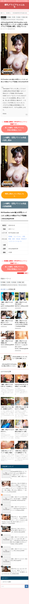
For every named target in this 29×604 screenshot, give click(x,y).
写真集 (9, 17)
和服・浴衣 (25, 17)
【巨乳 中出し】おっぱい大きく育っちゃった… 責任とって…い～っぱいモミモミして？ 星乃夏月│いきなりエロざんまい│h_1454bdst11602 (14, 571)
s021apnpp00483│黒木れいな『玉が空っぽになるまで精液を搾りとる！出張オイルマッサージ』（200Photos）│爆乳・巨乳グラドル (19, 475)
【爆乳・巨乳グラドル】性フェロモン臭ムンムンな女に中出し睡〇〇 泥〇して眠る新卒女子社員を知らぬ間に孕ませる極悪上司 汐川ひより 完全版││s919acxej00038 (19, 540)
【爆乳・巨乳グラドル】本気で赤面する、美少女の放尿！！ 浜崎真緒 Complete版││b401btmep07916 (19, 498)
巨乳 (14, 17)
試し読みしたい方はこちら (15, 195)
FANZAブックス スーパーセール (8, 19)
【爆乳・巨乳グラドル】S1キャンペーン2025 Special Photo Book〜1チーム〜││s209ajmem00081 (19, 508)
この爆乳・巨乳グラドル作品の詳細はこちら (15, 129)
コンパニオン (20, 19)
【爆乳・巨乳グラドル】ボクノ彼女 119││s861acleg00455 (19, 559)
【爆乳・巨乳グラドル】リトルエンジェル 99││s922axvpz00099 (19, 549)
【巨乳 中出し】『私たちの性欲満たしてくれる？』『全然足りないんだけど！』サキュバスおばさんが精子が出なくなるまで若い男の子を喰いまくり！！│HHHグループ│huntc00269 (14, 520)
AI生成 (19, 17)
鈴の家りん (3, 17)
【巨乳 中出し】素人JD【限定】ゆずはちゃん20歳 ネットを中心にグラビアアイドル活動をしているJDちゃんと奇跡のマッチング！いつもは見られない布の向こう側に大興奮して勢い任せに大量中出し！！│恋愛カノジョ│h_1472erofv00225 (14, 487)
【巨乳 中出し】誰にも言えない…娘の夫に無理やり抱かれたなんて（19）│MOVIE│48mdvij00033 (19, 530)
